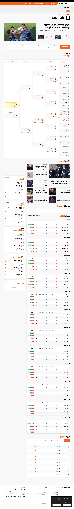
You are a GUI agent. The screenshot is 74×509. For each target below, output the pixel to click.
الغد (4, 1)
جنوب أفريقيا (18, 250)
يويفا (69, 179)
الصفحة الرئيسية (68, 14)
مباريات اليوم (9, 1)
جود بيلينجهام (17, 189)
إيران (19, 265)
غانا (19, 272)
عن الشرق (45, 492)
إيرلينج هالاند (17, 192)
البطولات (47, 3)
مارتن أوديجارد (17, 218)
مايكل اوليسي (16, 207)
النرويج (19, 193)
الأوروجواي (18, 246)
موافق (67, 504)
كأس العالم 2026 (44, 196)
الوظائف (45, 501)
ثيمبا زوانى (17, 249)
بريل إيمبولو (17, 234)
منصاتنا (45, 496)
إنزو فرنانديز (17, 238)
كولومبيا (57, 471)
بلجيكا (57, 459)
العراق (19, 275)
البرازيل (19, 212)
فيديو (25, 3)
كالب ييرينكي (17, 271)
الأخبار (54, 3)
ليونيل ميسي (17, 185)
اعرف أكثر (56, 504)
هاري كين (18, 196)
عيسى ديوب (17, 260)
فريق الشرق (44, 499)
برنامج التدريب (44, 503)
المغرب (57, 468)
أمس (14, 1)
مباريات (67, 7)
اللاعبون (36, 3)
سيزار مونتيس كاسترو (15, 242)
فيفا (46, 172)
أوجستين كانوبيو (16, 245)
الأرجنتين (56, 447)
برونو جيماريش (17, 211)
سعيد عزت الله (17, 264)
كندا (57, 465)
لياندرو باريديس (17, 267)
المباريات (29, 3)
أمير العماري (17, 274)
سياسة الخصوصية (43, 490)
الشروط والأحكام (44, 494)
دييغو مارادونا (45, 188)
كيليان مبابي (17, 182)
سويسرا (57, 453)
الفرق (42, 3)
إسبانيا (57, 450)
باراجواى (57, 474)
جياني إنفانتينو (45, 164)
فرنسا (57, 456)
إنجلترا (57, 462)
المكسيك (18, 243)
